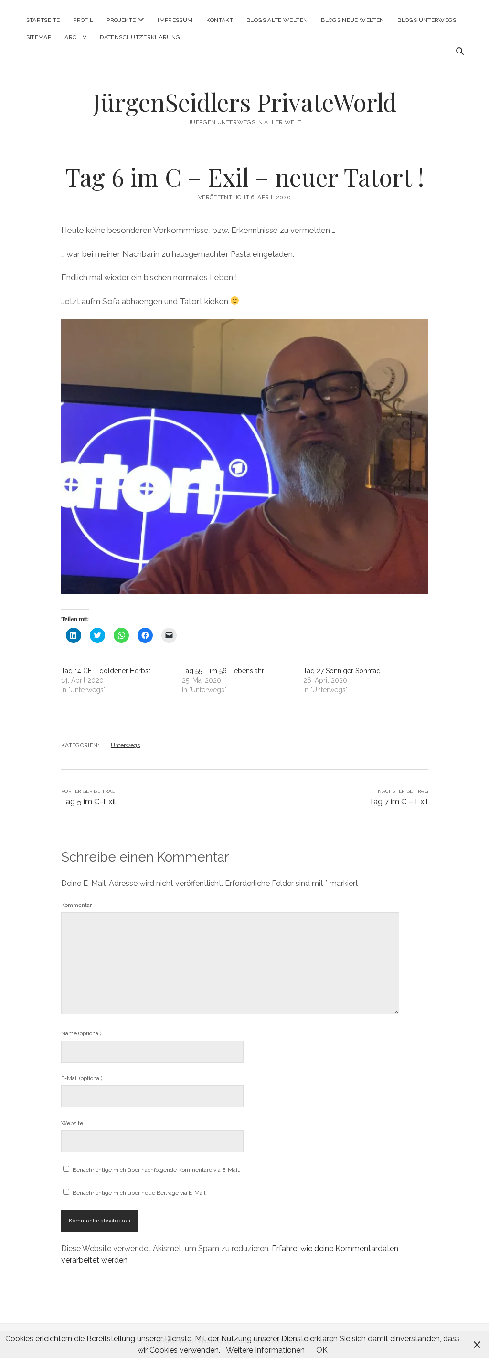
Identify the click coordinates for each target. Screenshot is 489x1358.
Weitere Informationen (265, 1350)
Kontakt (220, 20)
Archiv (75, 37)
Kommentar (76, 905)
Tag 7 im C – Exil (398, 801)
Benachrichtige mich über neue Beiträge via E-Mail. (140, 1193)
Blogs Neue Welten (352, 20)
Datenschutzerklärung (140, 37)
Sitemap (39, 37)
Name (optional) (81, 1033)
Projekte (121, 20)
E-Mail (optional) (81, 1078)
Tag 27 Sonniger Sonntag (342, 670)
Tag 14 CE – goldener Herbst (105, 670)
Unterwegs (125, 745)
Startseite (43, 20)
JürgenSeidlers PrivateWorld (245, 101)
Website (72, 1123)
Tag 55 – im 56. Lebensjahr (223, 670)
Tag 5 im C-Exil (88, 801)
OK (322, 1350)
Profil (83, 20)
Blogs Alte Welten (277, 20)
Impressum (175, 20)
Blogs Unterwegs (426, 20)
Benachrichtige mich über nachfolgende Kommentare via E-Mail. (156, 1170)
